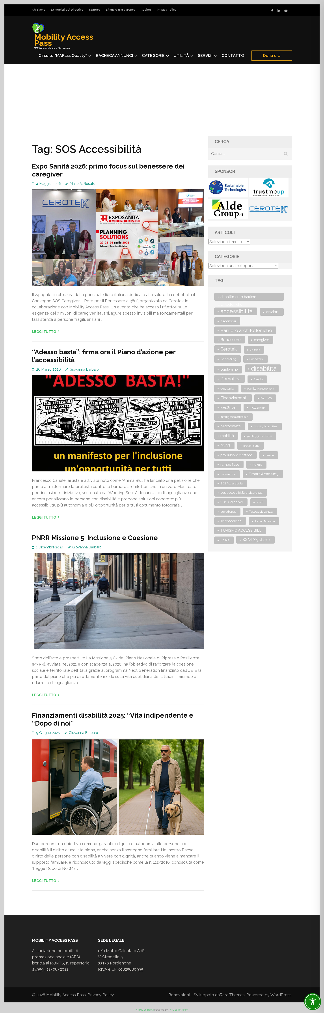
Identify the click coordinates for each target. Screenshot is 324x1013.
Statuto (94, 9)
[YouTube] (286, 10)
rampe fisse (229, 464)
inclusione (257, 407)
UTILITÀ (181, 55)
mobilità (227, 435)
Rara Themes (232, 994)
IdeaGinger (228, 407)
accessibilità (236, 311)
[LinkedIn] (278, 10)
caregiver (261, 340)
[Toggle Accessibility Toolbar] (313, 1002)
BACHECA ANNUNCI (114, 55)
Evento (258, 379)
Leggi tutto (44, 332)
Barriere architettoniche (246, 330)
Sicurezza (228, 474)
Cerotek (228, 349)
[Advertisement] (162, 97)
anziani (272, 311)
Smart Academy (264, 474)
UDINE (224, 540)
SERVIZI (205, 55)
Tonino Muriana (265, 521)
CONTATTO (233, 55)
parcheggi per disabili (259, 436)
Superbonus (228, 511)
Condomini (256, 359)
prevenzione (251, 445)
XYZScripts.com (179, 1009)
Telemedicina (231, 521)
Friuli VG (266, 398)
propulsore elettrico (236, 455)
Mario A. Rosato (82, 184)
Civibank (255, 349)
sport (259, 502)
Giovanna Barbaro (84, 369)
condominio (229, 369)
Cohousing (228, 359)
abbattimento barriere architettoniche (237, 298)
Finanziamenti (233, 397)
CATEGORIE (153, 55)
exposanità (227, 388)
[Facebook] (272, 10)
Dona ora (272, 55)
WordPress (280, 994)
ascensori (228, 321)
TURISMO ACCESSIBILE (241, 530)
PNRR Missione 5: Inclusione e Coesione (95, 538)
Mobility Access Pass (63, 40)
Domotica (230, 378)
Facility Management (260, 388)
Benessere (230, 339)
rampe (270, 455)
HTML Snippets (145, 1009)
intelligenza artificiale (234, 416)
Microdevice (230, 426)
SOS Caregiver (231, 502)
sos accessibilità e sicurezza (241, 492)
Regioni (146, 9)
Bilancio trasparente (120, 9)
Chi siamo (38, 9)
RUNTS (257, 464)
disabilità (264, 368)
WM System (256, 539)
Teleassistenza (261, 511)
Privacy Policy (166, 9)
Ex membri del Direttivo (67, 9)
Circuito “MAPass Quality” (63, 55)
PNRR (225, 445)
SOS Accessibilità (231, 483)
